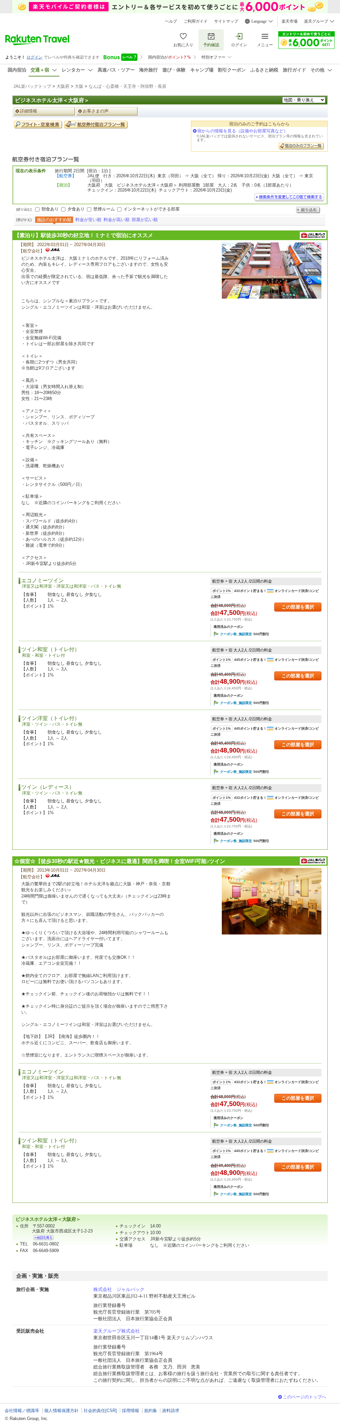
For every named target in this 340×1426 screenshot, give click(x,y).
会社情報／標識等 (22, 1410)
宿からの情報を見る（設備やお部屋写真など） (242, 130)
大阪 (79, 86)
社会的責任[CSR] (100, 1410)
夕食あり (76, 209)
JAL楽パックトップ (32, 86)
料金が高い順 (116, 219)
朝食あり (50, 209)
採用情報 (130, 1410)
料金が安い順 (88, 219)
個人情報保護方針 (61, 1410)
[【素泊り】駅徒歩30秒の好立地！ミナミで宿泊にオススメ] (271, 270)
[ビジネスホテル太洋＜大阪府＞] (43, 1237)
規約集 (150, 1410)
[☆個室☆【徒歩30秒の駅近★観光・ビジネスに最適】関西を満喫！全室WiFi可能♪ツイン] (271, 901)
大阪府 (62, 86)
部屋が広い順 (145, 219)
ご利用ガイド (196, 21)
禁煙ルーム (104, 209)
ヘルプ (171, 21)
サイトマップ (226, 21)
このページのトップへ (304, 1396)
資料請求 (170, 1410)
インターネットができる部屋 (152, 209)
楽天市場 (290, 21)
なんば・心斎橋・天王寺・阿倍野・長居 (127, 86)
